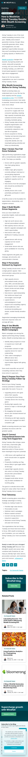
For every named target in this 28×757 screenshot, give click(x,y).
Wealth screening (7, 59)
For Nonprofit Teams (16, 570)
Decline (14, 751)
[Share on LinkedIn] (11, 564)
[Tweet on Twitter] (7, 564)
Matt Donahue (10, 25)
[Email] (15, 564)
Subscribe (22, 8)
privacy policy (14, 738)
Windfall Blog (4, 8)
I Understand (14, 747)
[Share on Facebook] (3, 564)
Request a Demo (9, 714)
